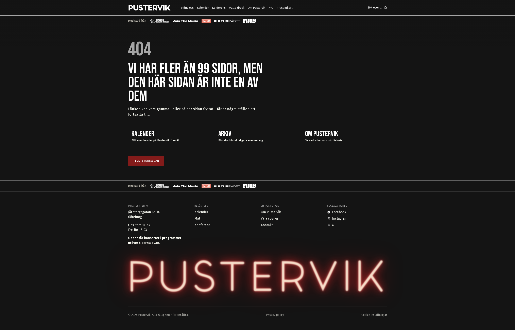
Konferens (202, 225)
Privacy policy (275, 315)
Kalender (201, 212)
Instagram (339, 218)
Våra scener (269, 218)
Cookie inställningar (374, 315)
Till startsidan (146, 160)
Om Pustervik (271, 212)
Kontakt (267, 225)
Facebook (339, 212)
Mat (197, 218)
